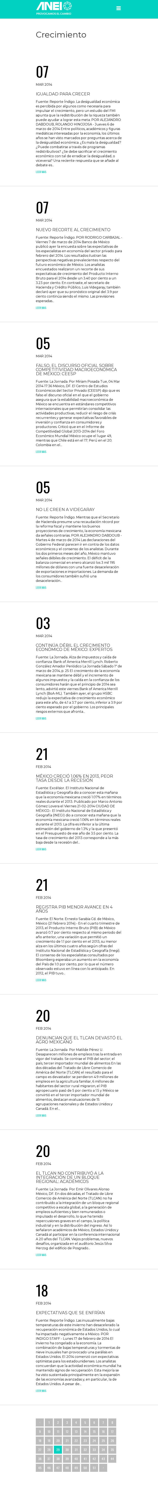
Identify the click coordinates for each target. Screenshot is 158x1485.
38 (58, 1458)
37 (48, 1458)
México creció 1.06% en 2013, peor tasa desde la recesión (74, 778)
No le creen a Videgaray (65, 509)
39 (67, 1458)
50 (85, 1467)
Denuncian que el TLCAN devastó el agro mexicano (79, 1039)
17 (112, 1431)
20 (58, 1440)
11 (58, 1431)
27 (39, 1449)
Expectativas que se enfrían (70, 1312)
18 (39, 1440)
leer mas (41, 172)
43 (103, 1458)
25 (103, 1440)
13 (76, 1431)
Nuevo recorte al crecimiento (73, 229)
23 (85, 1440)
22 (76, 1440)
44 (112, 1458)
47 (57, 1467)
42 (94, 1458)
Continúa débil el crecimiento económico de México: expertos (74, 647)
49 (76, 1467)
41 (85, 1458)
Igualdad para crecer (63, 93)
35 (112, 1449)
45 (40, 1467)
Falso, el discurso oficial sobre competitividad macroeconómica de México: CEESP (76, 369)
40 (76, 1458)
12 (67, 1431)
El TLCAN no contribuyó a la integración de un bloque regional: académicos (69, 1177)
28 (49, 1449)
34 (103, 1449)
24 (94, 1440)
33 (94, 1449)
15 (94, 1431)
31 (76, 1449)
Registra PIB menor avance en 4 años (74, 909)
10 (49, 1431)
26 (112, 1440)
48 (67, 1467)
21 (67, 1440)
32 (85, 1449)
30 (67, 1449)
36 (40, 1458)
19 (49, 1440)
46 (49, 1467)
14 (85, 1431)
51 (94, 1467)
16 (103, 1431)
